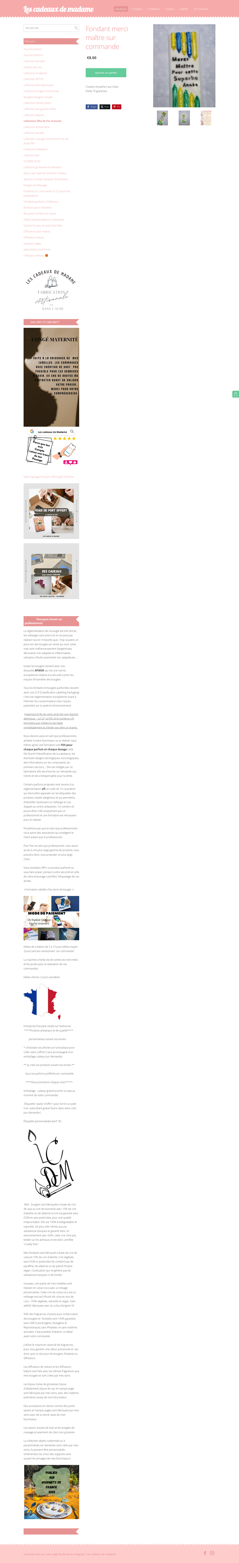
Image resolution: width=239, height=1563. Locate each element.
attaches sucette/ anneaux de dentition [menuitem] (46, 179)
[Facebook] (205, 1553)
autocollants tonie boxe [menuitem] (37, 249)
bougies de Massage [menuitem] (35, 185)
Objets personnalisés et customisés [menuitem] (44, 219)
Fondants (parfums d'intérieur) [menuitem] (41, 201)
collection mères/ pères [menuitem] (37, 103)
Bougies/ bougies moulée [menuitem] (38, 97)
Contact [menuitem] (169, 9)
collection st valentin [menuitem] (35, 73)
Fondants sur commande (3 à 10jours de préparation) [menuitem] (47, 193)
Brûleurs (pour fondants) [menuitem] (38, 207)
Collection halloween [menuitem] (36, 149)
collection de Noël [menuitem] (34, 61)
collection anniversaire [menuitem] (36, 127)
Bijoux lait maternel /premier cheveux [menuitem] (45, 173)
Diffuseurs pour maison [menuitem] (37, 231)
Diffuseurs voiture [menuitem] (34, 237)
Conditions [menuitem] (153, 9)
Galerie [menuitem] (183, 9)
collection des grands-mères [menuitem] (40, 109)
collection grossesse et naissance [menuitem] (42, 167)
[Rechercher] (76, 28)
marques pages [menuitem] (32, 243)
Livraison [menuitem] (137, 9)
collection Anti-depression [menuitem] (39, 85)
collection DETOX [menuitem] (33, 79)
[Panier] (235, 394)
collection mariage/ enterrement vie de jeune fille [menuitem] (46, 141)
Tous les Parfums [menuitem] (33, 55)
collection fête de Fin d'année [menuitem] (42, 121)
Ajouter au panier (106, 72)
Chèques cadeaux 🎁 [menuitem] (36, 255)
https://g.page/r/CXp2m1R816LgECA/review (49, 477)
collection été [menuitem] (31, 155)
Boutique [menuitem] (121, 9)
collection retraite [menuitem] (34, 133)
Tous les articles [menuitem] (33, 49)
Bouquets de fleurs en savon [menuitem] (40, 213)
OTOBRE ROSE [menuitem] (32, 161)
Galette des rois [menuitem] (33, 67)
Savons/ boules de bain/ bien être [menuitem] (43, 225)
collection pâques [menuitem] (34, 115)
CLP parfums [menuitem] (200, 9)
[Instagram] (212, 1553)
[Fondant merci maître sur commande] (162, 118)
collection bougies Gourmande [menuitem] (41, 91)
